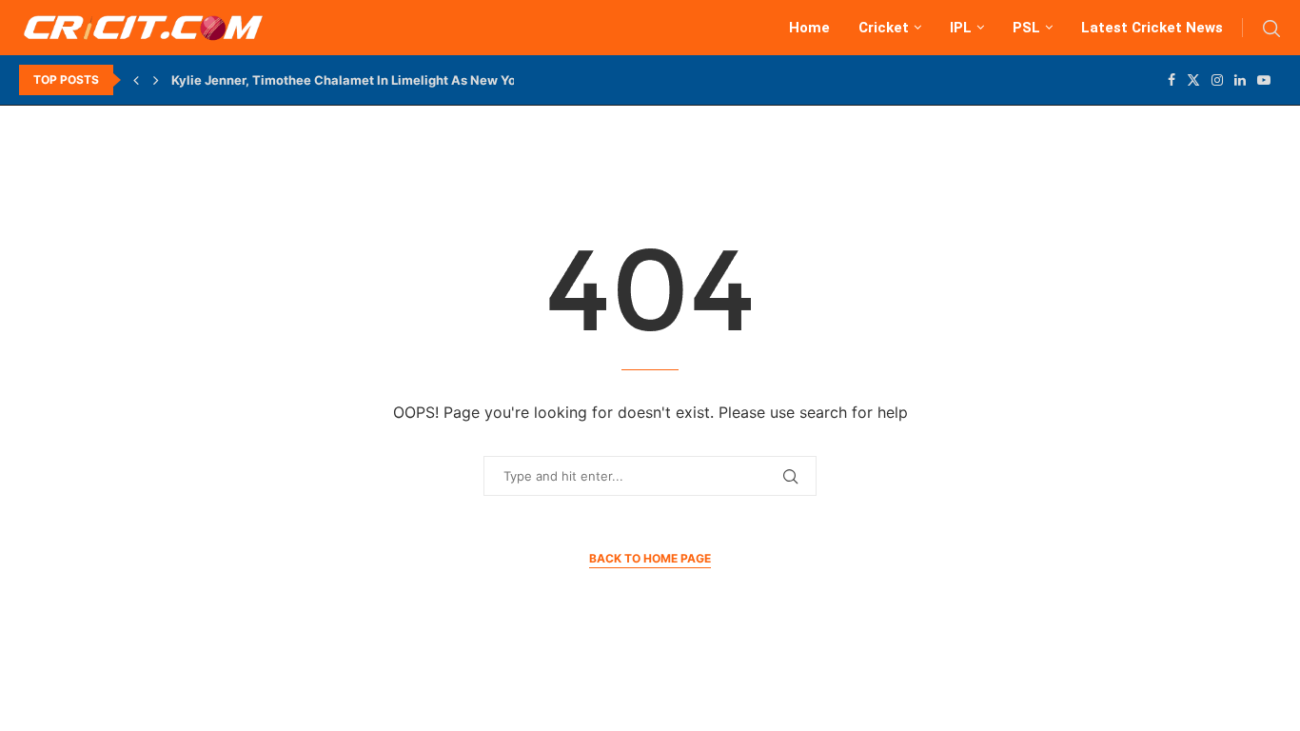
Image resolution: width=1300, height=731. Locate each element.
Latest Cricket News (1152, 27)
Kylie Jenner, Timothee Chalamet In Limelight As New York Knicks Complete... (409, 80)
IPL (961, 27)
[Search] (1271, 28)
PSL (1026, 27)
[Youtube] (1263, 80)
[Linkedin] (1240, 80)
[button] (136, 80)
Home (809, 27)
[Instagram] (1217, 80)
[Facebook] (1171, 80)
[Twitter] (1193, 80)
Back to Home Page (650, 558)
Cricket (883, 27)
